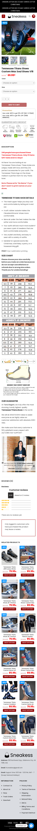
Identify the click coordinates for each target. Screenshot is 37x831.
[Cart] (33, 16)
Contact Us (7, 786)
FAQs (5, 793)
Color (4, 78)
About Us (6, 789)
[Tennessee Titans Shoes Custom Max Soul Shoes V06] (27, 589)
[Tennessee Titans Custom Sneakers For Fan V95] (9, 690)
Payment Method (28, 813)
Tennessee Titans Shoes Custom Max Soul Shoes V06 (27, 603)
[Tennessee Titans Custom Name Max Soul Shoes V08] (9, 724)
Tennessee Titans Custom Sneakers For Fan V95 (9, 704)
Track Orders (8, 796)
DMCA (24, 803)
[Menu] (3, 16)
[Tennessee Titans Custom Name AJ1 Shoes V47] (27, 555)
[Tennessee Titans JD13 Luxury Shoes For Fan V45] (9, 555)
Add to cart (14, 105)
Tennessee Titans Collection (18, 65)
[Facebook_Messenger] (31, 825)
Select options (9, 575)
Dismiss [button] (23, 4)
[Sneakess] (17, 16)
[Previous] (5, 37)
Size (3, 87)
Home (4, 65)
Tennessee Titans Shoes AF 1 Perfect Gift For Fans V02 (9, 603)
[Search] (29, 16)
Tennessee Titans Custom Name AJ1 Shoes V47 (27, 569)
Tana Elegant (9, 405)
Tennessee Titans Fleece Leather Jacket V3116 (27, 636)
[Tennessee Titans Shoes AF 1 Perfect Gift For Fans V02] (9, 589)
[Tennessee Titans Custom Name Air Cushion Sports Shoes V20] (27, 690)
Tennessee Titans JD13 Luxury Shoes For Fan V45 (9, 569)
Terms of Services (28, 789)
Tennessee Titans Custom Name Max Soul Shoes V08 (9, 738)
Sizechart (6, 800)
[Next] (32, 37)
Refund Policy (27, 799)
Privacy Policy (27, 786)
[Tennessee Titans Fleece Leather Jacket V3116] (27, 623)
